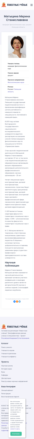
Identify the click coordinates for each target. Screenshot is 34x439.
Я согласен (16, 434)
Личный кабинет (7, 390)
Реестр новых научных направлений (14, 381)
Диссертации (6, 378)
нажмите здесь (15, 429)
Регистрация (6, 394)
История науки (6, 369)
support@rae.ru (6, 430)
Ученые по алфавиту (8, 357)
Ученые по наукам (7, 350)
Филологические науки (16, 82)
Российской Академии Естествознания (15, 338)
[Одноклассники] (17, 301)
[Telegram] (19, 301)
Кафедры (4, 375)
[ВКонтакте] (14, 301)
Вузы (3, 372)
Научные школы (7, 366)
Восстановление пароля (10, 397)
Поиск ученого (6, 347)
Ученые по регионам (8, 354)
